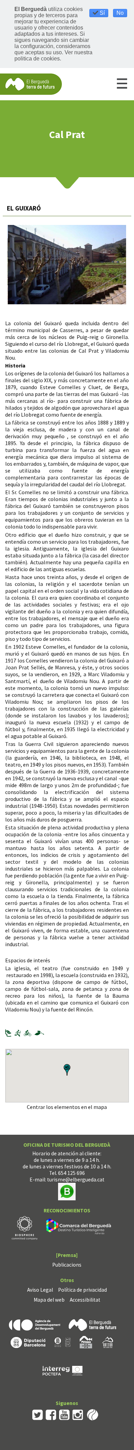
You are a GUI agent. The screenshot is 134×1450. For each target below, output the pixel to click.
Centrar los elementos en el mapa (67, 1106)
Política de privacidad (82, 1290)
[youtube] (64, 1414)
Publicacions (66, 1264)
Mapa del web (49, 1299)
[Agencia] (34, 1324)
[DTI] (80, 1227)
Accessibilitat (85, 1299)
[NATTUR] (107, 1341)
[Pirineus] (86, 1341)
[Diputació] (28, 1341)
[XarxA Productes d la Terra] (62, 1341)
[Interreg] (62, 1370)
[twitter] (37, 1414)
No (120, 13)
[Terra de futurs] (92, 1324)
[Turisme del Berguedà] (31, 83)
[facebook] (51, 1414)
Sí (101, 13)
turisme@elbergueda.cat (75, 1179)
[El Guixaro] (67, 264)
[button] (67, 1069)
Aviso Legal (40, 1290)
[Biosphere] (24, 1227)
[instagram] (77, 1414)
